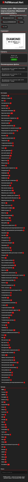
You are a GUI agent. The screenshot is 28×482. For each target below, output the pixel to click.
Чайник (4, 355)
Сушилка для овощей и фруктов (10, 310)
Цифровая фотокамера (8, 352)
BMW (3, 389)
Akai (3, 422)
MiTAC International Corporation (10, 444)
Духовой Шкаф (6, 155)
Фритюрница (5, 345)
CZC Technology (6, 434)
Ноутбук (4, 235)
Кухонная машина (6, 183)
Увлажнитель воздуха (8, 330)
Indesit (3, 409)
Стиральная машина (7, 307)
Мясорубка (5, 222)
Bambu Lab (4, 399)
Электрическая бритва (8, 360)
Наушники (4, 232)
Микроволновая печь (7, 200)
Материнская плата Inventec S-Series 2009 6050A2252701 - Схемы (13, 69)
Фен (3, 337)
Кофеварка (5, 173)
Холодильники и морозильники (10, 350)
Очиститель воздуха (7, 242)
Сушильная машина (7, 312)
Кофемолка (5, 178)
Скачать (14, 59)
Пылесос (4, 282)
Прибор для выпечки (7, 267)
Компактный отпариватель (9, 168)
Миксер (4, 202)
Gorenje (4, 419)
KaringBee (4, 397)
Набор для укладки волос (8, 225)
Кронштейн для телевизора (9, 180)
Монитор (4, 212)
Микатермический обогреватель (10, 197)
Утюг (3, 335)
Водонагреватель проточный (9, 130)
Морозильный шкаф (7, 215)
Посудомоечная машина (8, 265)
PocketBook (5, 429)
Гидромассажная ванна (8, 138)
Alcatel (3, 427)
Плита (3, 257)
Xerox (3, 424)
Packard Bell (5, 404)
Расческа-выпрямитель (8, 285)
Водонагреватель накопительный (11, 128)
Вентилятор (5, 115)
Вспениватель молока (7, 133)
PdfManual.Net (14, 2)
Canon (3, 414)
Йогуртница (5, 163)
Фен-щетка (4, 342)
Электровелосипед (6, 372)
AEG (3, 447)
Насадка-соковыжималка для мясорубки (12, 230)
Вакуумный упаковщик (8, 110)
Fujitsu (3, 432)
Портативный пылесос (7, 262)
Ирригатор (5, 160)
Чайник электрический (7, 357)
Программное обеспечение (8, 272)
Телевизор (5, 322)
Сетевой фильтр (6, 295)
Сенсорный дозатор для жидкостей (11, 290)
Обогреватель (5, 237)
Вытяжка (4, 135)
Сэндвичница (5, 317)
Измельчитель (5, 158)
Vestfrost (4, 412)
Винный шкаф (5, 123)
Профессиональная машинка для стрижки (12, 275)
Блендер (4, 105)
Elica (3, 439)
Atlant (3, 459)
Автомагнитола (6, 103)
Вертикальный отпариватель (9, 118)
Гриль (3, 148)
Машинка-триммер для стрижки (10, 195)
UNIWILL (4, 394)
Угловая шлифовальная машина (10, 332)
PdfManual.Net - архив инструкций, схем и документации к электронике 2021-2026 (14, 477)
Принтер (4, 270)
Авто (3, 100)
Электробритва (6, 370)
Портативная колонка (7, 260)
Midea (3, 437)
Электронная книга (6, 375)
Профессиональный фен (8, 280)
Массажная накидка (7, 188)
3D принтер (5, 95)
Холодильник (5, 347)
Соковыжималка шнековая (8, 302)
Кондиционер (5, 170)
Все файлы (5, 464)
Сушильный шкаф (6, 315)
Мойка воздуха (5, 210)
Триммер (4, 327)
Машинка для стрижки (8, 192)
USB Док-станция (6, 98)
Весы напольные (6, 120)
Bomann (4, 449)
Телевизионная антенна (8, 320)
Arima (3, 407)
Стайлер (4, 305)
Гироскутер (5, 140)
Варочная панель (6, 113)
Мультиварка (5, 217)
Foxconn (4, 392)
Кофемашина (5, 175)
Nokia (3, 462)
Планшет (4, 255)
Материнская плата (8, 18)
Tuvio (3, 454)
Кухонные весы (6, 185)
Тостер (4, 325)
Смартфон (5, 297)
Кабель (3, 165)
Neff (3, 402)
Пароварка (4, 245)
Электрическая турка (7, 365)
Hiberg (3, 457)
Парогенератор (6, 247)
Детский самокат (6, 153)
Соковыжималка (6, 300)
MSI (3, 417)
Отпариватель (5, 240)
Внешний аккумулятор (8, 125)
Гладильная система (7, 145)
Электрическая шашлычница (9, 367)
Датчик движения (6, 150)
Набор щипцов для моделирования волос (12, 227)
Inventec (20, 18)
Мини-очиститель (6, 205)
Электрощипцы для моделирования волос (13, 382)
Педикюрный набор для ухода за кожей (12, 252)
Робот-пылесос (6, 287)
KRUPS (3, 452)
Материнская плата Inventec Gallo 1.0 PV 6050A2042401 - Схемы (13, 80)
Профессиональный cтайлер (9, 277)
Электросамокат (6, 380)
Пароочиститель (6, 250)
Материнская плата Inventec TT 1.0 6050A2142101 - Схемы (11, 74)
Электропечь (5, 377)
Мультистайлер (6, 220)
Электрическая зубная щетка (9, 362)
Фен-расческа (5, 340)
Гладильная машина (7, 143)
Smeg (3, 442)
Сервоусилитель (6, 292)
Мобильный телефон (7, 207)
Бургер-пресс (5, 108)
